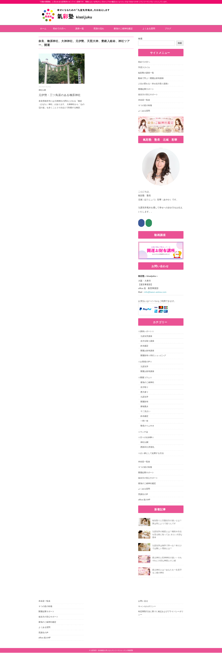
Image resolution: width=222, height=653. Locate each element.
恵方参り (144, 392)
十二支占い (145, 411)
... (81, 107)
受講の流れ (98, 28)
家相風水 (144, 406)
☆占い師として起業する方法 (151, 453)
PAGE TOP (214, 630)
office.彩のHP (144, 500)
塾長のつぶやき (147, 426)
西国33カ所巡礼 (147, 447)
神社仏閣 (42, 90)
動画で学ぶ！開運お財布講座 (151, 78)
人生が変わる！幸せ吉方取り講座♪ (153, 84)
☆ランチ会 (143, 432)
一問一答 (144, 421)
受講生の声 (143, 494)
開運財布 (144, 401)
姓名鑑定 (144, 346)
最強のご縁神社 (147, 382)
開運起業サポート (146, 89)
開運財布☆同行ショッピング (153, 355)
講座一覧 (79, 28)
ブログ (168, 28)
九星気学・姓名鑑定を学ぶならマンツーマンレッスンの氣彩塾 (112, 650)
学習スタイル (144, 67)
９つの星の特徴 (145, 105)
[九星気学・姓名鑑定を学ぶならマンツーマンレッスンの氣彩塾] (76, 6)
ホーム (43, 28)
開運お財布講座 (147, 351)
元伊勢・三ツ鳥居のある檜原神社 (60, 95)
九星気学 (144, 366)
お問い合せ (143, 601)
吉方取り (144, 387)
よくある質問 (148, 28)
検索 (140, 38)
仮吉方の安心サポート (148, 94)
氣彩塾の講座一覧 (146, 73)
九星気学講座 (146, 336)
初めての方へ (59, 28)
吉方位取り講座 (147, 341)
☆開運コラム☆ (145, 377)
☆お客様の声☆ (145, 362)
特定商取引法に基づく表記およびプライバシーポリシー (160, 613)
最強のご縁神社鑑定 (123, 28)
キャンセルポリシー (147, 606)
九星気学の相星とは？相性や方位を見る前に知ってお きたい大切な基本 (167, 534)
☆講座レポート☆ (146, 331)
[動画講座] (160, 243)
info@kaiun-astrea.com (155, 292)
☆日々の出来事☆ (146, 437)
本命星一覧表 (144, 100)
